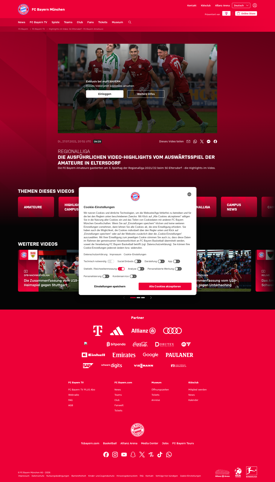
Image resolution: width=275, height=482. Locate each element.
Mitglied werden (197, 389)
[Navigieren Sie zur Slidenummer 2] (138, 297)
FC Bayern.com (123, 382)
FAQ (70, 400)
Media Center (149, 443)
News (21, 22)
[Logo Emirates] (123, 355)
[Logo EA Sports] (186, 344)
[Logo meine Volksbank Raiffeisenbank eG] (178, 365)
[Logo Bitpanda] (116, 344)
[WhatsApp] (169, 455)
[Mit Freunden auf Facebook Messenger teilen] (208, 141)
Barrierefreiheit (78, 476)
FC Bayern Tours (183, 443)
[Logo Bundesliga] (251, 471)
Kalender (193, 400)
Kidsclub (206, 5)
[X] (142, 455)
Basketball (110, 443)
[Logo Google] (150, 355)
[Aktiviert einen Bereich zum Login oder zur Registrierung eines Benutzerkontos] (255, 5)
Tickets (102, 22)
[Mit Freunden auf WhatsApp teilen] (195, 141)
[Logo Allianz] (143, 330)
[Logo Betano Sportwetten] (91, 344)
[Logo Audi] (172, 330)
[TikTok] (160, 455)
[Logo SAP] (88, 365)
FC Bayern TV (38, 22)
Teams (68, 22)
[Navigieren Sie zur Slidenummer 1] (133, 297)
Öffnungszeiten (160, 389)
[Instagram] (115, 455)
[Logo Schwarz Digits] (111, 365)
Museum (117, 22)
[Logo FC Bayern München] (137, 430)
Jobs (165, 443)
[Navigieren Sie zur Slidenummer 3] (143, 297)
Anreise (156, 400)
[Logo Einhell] (93, 355)
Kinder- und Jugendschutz (101, 476)
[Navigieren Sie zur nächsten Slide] (151, 297)
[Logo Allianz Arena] (222, 473)
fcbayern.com (90, 443)
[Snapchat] (133, 455)
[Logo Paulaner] (179, 355)
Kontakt (191, 5)
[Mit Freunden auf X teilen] (202, 141)
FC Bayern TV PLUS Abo (81, 389)
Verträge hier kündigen (167, 476)
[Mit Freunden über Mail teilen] (188, 141)
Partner (137, 317)
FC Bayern (23, 29)
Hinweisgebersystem (127, 476)
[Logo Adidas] (117, 331)
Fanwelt (118, 405)
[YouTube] (124, 455)
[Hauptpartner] (226, 13)
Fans (90, 22)
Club (80, 22)
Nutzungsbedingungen (57, 476)
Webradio (73, 394)
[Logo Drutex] (164, 344)
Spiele (55, 22)
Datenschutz (38, 476)
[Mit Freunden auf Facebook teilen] (215, 141)
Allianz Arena (222, 5)
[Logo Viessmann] (143, 366)
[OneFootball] (151, 455)
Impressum (23, 476)
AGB (70, 405)
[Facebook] (106, 455)
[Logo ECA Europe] (238, 472)
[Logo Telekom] (97, 331)
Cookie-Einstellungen (190, 476)
